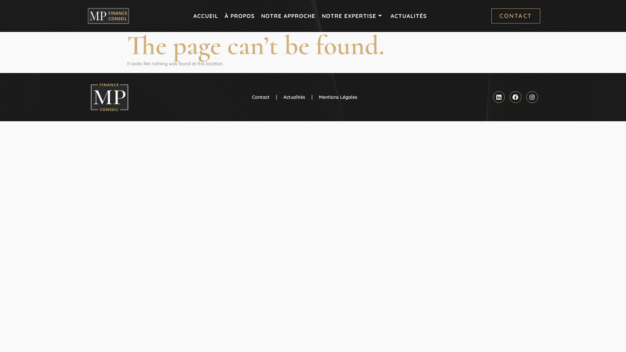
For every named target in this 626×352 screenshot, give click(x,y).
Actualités (409, 15)
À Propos (240, 15)
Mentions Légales (338, 97)
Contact (261, 97)
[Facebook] (515, 97)
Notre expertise (349, 15)
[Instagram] (532, 97)
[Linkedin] (499, 97)
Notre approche (288, 15)
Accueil (205, 15)
